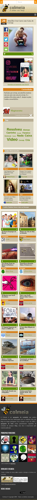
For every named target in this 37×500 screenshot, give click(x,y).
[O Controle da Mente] (5, 452)
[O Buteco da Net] (32, 461)
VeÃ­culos (22, 332)
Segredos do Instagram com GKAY (18, 84)
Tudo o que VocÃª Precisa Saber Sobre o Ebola (26, 297)
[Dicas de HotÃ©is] (5, 443)
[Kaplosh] (32, 452)
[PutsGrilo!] (14, 452)
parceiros (13, 463)
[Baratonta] (32, 443)
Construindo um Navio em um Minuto (26, 359)
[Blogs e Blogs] (23, 452)
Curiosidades (5, 236)
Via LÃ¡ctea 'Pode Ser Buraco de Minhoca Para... (8, 265)
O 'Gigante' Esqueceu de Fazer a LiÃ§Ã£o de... (9, 328)
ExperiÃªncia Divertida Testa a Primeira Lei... (26, 264)
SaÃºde (22, 300)
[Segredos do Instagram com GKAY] (18, 82)
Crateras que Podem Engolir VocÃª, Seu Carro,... (26, 392)
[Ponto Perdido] (14, 443)
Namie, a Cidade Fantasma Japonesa (8, 359)
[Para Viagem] (23, 443)
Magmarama (16, 110)
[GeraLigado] (14, 461)
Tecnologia (22, 268)
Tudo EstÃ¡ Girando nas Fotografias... (9, 391)
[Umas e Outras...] (5, 461)
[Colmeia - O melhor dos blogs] (5, 11)
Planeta (4, 364)
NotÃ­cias (4, 268)
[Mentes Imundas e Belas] (23, 461)
